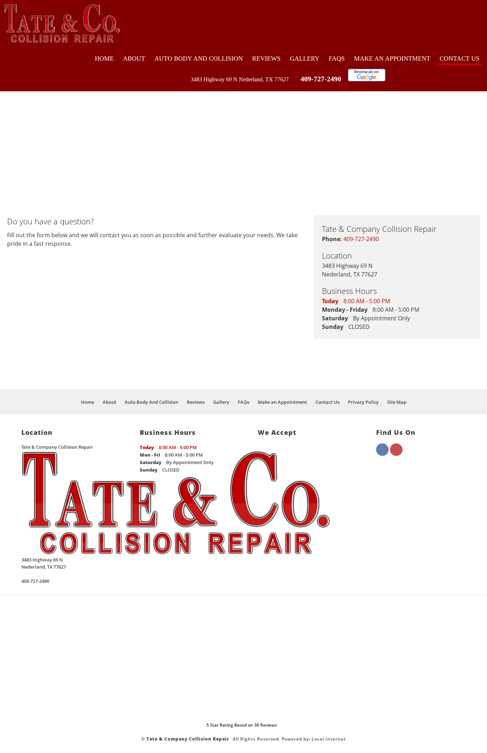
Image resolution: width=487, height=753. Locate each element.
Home (104, 58)
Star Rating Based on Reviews (241, 725)
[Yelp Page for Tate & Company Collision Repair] (396, 454)
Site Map (396, 402)
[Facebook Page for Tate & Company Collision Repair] (382, 454)
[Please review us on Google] (366, 79)
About (134, 58)
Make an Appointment (392, 58)
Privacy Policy (363, 402)
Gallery (304, 58)
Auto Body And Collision (198, 58)
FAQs (337, 58)
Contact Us (460, 58)
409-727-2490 (321, 79)
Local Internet (329, 739)
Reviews (266, 58)
